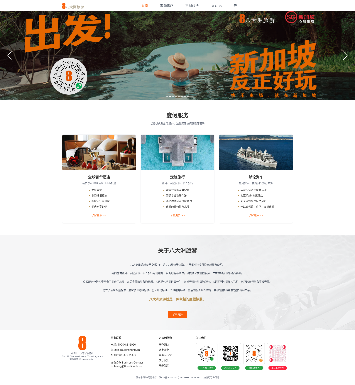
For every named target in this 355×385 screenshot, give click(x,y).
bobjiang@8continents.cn (126, 366)
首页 (145, 6)
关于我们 (164, 360)
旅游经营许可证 (211, 377)
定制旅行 (192, 6)
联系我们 (164, 365)
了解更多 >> (99, 215)
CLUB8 (216, 6)
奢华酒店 (166, 6)
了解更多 (177, 314)
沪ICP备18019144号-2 (170, 377)
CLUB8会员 (166, 354)
